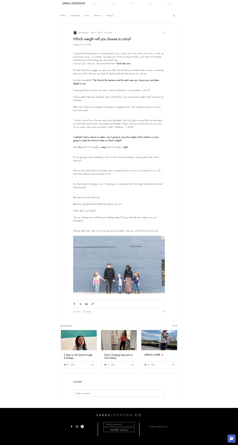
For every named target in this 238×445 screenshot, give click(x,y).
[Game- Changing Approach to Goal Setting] (119, 340)
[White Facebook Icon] (71, 426)
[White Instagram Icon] (76, 426)
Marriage (109, 15)
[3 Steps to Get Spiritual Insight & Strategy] (79, 340)
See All (174, 325)
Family (87, 15)
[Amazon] (82, 426)
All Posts (63, 15)
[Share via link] (92, 304)
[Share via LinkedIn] (86, 304)
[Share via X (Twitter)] (80, 304)
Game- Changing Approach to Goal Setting (118, 356)
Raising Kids (75, 15)
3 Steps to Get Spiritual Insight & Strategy (78, 356)
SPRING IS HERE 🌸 (154, 354)
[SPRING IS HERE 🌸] (159, 340)
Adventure (97, 15)
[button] (174, 15)
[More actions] (163, 32)
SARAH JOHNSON (73, 3)
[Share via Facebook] (74, 304)
